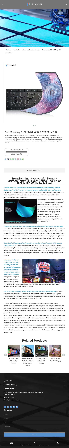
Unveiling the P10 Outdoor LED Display (41, 361)
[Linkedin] (8, 407)
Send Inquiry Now (15, 149)
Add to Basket (15, 154)
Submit (34, 435)
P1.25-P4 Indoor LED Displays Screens (14, 361)
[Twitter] (11, 407)
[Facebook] (5, 407)
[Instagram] (17, 407)
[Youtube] (14, 407)
